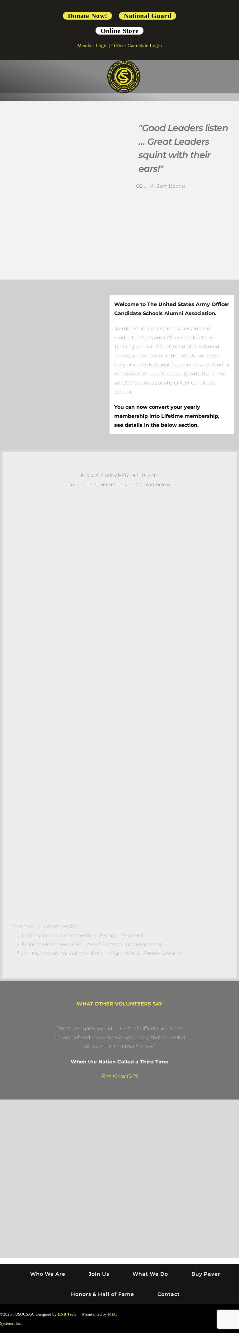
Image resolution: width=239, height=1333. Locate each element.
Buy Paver (205, 1274)
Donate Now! (87, 16)
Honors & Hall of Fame (102, 1294)
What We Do (150, 1274)
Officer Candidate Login (136, 45)
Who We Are (47, 1274)
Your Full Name (171, 803)
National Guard (147, 16)
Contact (168, 1294)
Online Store (120, 31)
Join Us (99, 1274)
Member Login (92, 45)
